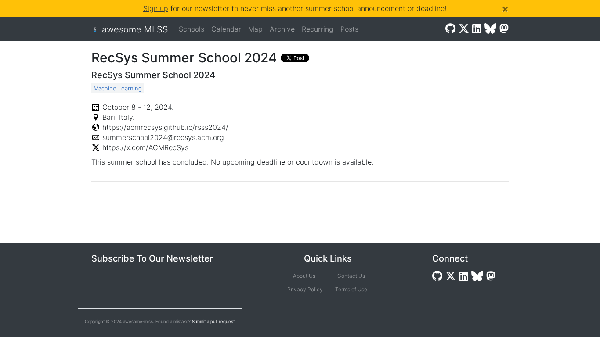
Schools (191, 29)
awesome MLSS (135, 29)
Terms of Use (351, 289)
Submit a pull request (213, 321)
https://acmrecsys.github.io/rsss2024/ (165, 127)
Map (255, 29)
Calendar (226, 29)
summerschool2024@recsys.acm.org (163, 137)
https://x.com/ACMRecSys (145, 147)
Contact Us (351, 275)
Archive (282, 29)
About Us (304, 275)
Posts (349, 29)
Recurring (317, 29)
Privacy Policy (304, 289)
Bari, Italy (117, 117)
